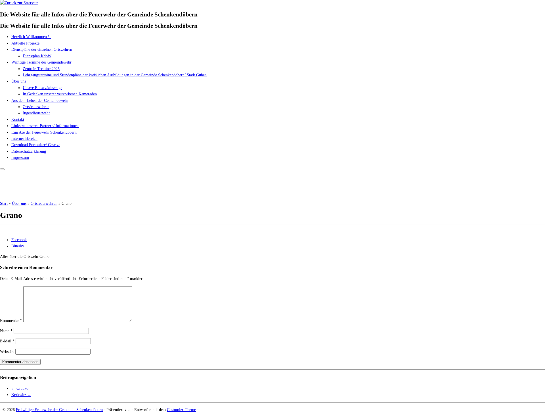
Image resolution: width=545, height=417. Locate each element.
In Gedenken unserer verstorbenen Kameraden (60, 94)
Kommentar (11, 321)
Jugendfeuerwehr (36, 113)
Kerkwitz (21, 395)
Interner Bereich (24, 138)
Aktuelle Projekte (25, 43)
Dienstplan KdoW (37, 56)
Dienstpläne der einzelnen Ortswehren (41, 49)
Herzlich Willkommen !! (31, 37)
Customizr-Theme (181, 410)
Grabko (19, 388)
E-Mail (7, 341)
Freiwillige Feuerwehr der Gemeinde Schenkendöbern (59, 410)
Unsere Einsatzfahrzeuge (42, 88)
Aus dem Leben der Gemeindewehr (39, 100)
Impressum (20, 157)
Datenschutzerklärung (28, 151)
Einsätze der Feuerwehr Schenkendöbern (44, 132)
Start (4, 203)
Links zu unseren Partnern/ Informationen (45, 126)
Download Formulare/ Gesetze (35, 145)
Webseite (7, 351)
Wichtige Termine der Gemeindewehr (41, 62)
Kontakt (17, 119)
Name (6, 331)
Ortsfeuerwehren (36, 107)
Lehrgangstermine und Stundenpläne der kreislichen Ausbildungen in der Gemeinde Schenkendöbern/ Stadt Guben (115, 75)
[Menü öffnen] (2, 169)
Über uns (18, 81)
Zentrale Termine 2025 (41, 69)
